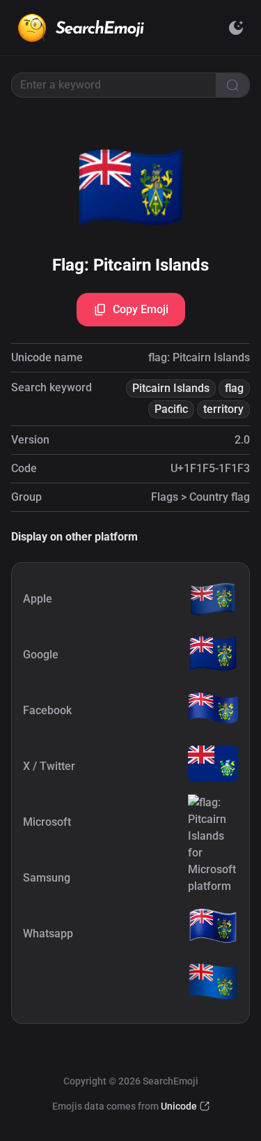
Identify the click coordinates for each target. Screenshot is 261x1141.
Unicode (179, 1106)
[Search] (232, 85)
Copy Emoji (140, 309)
